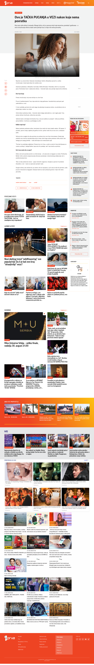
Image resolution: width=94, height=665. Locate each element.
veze (30, 182)
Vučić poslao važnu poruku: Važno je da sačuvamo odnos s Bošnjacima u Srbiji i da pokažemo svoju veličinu (79, 453)
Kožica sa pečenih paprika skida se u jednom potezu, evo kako (57, 294)
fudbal (28, 447)
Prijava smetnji (42, 641)
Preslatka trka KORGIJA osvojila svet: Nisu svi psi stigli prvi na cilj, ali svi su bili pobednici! (79, 215)
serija (47, 3)
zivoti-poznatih (9, 447)
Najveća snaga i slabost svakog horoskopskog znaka (80, 201)
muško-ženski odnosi (21, 182)
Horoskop (73, 261)
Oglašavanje (20, 649)
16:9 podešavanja (22, 646)
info (71, 447)
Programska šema (27, 3)
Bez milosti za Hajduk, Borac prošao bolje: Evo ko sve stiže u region (36, 452)
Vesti (6, 414)
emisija (36, 3)
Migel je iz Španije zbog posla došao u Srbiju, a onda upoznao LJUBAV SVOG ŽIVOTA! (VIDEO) (80, 247)
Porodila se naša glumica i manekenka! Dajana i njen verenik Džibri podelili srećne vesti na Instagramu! (57, 383)
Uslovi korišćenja (43, 639)
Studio (19, 644)
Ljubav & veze (18, 12)
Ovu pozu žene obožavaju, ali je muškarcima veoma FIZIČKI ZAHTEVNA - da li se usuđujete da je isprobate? (14, 217)
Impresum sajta (42, 636)
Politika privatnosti (43, 646)
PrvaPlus (59, 639)
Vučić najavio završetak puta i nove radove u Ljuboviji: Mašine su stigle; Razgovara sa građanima (58, 453)
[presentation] (87, 270)
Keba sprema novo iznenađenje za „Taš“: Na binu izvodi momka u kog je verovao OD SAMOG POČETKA (57, 359)
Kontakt (20, 636)
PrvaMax (59, 642)
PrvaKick (59, 647)
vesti (58, 3)
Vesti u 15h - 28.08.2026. (10, 417)
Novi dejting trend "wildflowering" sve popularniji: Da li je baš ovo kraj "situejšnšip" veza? (22, 262)
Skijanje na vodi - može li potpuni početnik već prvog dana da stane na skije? (46, 419)
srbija (50, 447)
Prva (19, 639)
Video (53, 3)
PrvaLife (59, 650)
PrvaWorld (60, 645)
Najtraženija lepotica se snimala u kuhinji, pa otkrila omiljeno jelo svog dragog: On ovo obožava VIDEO (14, 453)
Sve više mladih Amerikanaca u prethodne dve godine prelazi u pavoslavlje (82, 419)
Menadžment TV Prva (23, 641)
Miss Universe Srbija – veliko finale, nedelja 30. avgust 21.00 (21, 344)
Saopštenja (41, 644)
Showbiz (7, 340)
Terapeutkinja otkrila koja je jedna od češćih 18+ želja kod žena (35, 216)
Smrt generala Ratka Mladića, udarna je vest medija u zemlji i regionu (65, 419)
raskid (35, 182)
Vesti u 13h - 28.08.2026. (28, 417)
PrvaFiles (59, 652)
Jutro (41, 414)
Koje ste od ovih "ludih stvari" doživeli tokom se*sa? (14, 293)
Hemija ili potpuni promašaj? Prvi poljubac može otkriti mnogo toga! (56, 216)
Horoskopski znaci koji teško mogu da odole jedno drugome (79, 233)
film (42, 3)
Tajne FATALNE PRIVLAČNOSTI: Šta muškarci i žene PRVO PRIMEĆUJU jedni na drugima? (57, 247)
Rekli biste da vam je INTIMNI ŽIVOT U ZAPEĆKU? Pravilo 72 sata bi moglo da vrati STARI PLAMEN (57, 271)
